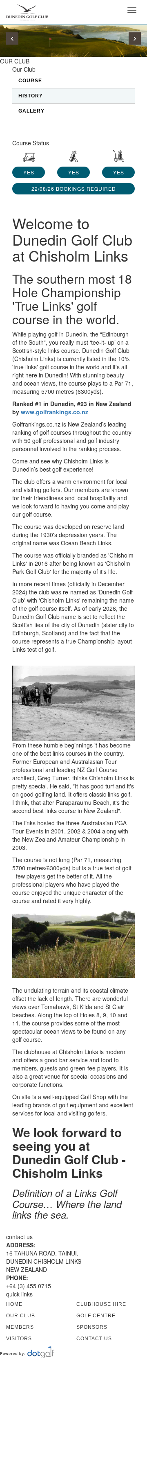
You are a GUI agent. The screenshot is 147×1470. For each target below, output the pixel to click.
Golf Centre (96, 1316)
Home (14, 1304)
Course (30, 81)
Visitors (19, 1338)
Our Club (20, 1316)
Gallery (31, 111)
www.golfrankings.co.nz (54, 412)
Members (20, 1327)
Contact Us (94, 1338)
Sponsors (91, 1327)
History (30, 96)
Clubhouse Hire (101, 1304)
